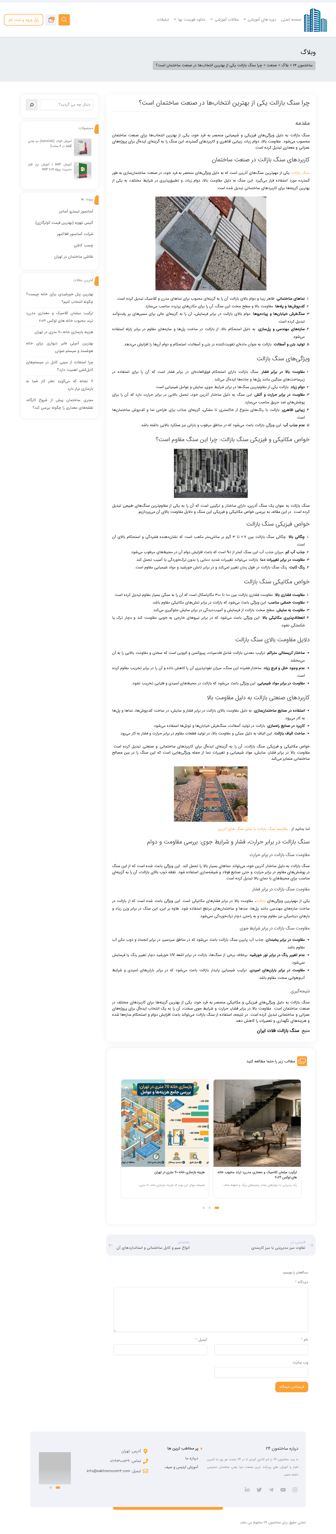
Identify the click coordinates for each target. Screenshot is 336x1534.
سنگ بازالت (300, 173)
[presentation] (123, 1144)
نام (304, 1340)
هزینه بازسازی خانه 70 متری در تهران (242, 1172)
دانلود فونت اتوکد (287, 52)
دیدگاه (301, 1282)
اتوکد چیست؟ (289, 39)
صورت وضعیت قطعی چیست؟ (199, 52)
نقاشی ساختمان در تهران (73, 257)
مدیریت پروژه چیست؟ (127, 46)
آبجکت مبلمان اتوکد (285, 65)
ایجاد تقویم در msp (129, 52)
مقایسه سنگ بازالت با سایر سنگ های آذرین (253, 829)
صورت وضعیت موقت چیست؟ (199, 46)
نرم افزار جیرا (134, 58)
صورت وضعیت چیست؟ (204, 39)
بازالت (261, 901)
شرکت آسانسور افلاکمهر (75, 234)
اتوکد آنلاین (291, 58)
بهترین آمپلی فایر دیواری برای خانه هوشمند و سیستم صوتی (135, 1174)
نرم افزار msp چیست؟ (127, 39)
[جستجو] (31, 104)
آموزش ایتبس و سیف (181, 1467)
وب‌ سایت (300, 1362)
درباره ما (191, 1458)
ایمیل (201, 1340)
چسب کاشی (83, 245)
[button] (217, 1207)
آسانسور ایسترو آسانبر (76, 211)
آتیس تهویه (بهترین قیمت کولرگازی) (64, 223)
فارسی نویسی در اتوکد (283, 46)
